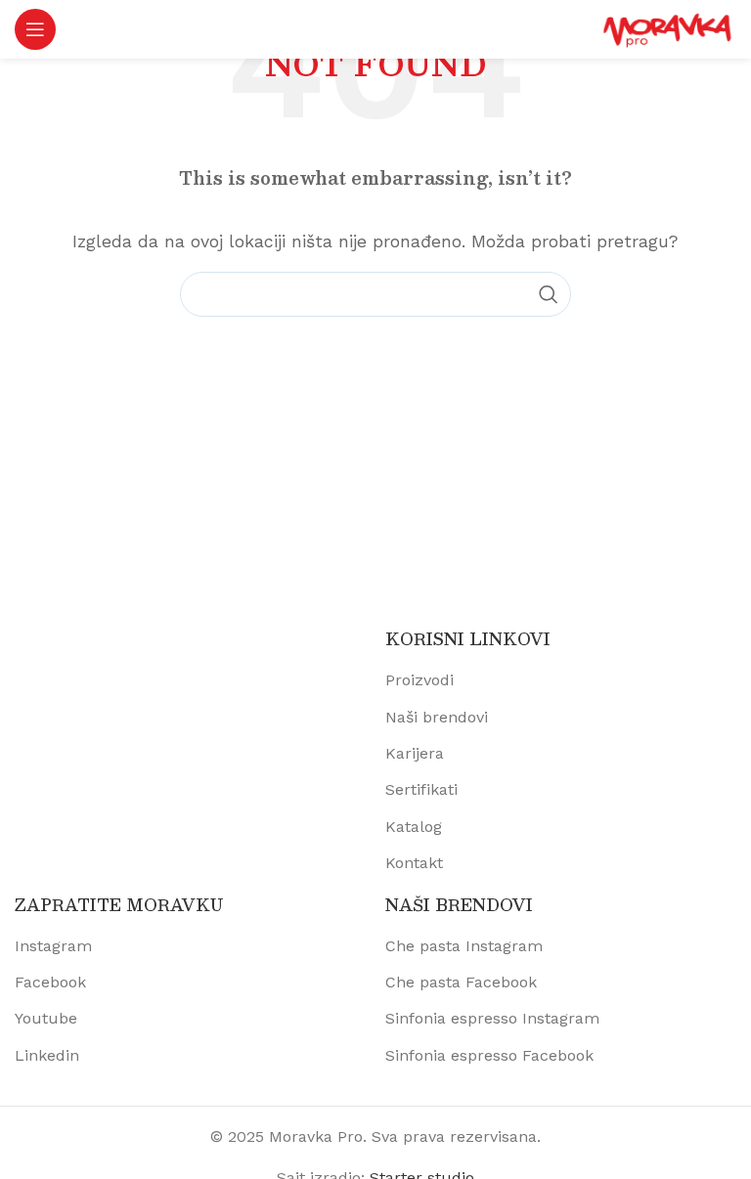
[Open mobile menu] (35, 29)
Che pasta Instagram (464, 946)
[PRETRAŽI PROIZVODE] (548, 294)
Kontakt (414, 862)
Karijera (414, 753)
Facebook (50, 982)
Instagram (53, 946)
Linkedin (47, 1055)
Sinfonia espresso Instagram (492, 1018)
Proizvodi (419, 680)
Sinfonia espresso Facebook (489, 1055)
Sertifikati (421, 789)
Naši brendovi (436, 717)
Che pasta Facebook (461, 982)
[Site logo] (667, 28)
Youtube (46, 1018)
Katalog (413, 826)
